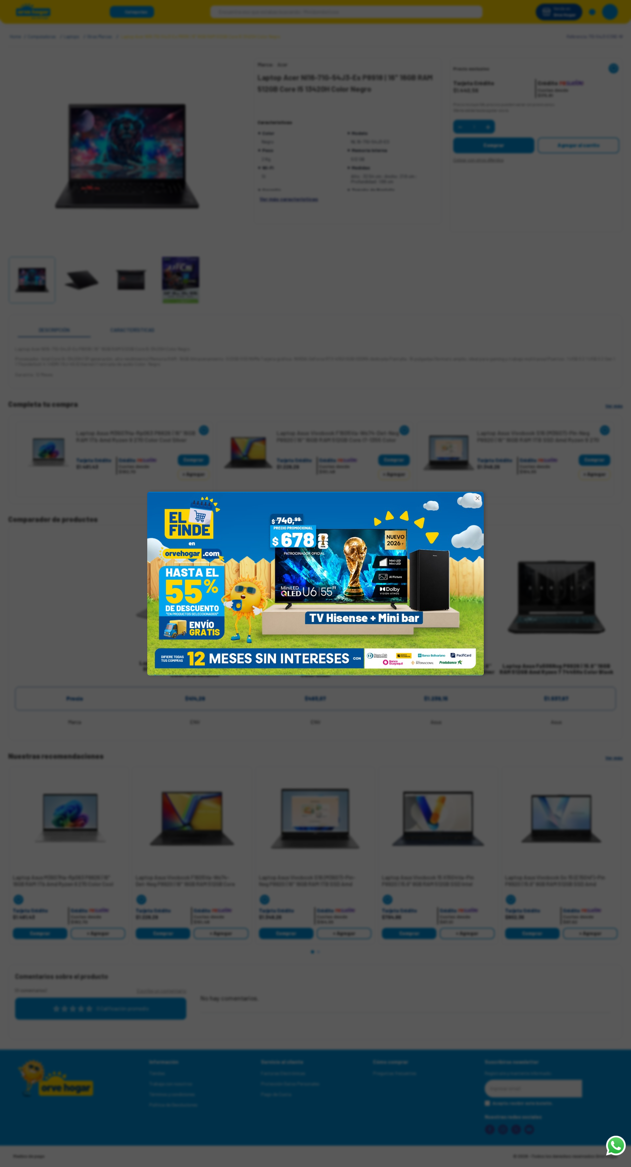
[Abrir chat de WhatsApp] (616, 1145)
